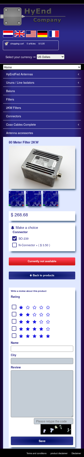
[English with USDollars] (31, 33)
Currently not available (42, 261)
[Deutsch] (42, 33)
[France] (54, 33)
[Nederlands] (8, 33)
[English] (19, 33)
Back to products (43, 275)
